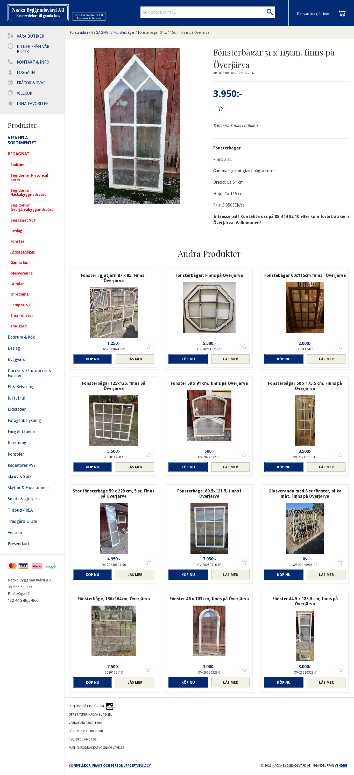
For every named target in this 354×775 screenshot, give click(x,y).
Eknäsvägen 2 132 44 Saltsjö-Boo (23, 597)
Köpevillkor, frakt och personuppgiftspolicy (110, 765)
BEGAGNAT (100, 32)
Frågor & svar (31, 82)
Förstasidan (79, 32)
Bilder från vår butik (33, 49)
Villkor (24, 93)
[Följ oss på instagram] (109, 706)
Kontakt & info (33, 62)
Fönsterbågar (124, 32)
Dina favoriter (32, 103)
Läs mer (135, 359)
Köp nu (92, 359)
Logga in (26, 72)
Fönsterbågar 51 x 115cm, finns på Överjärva (173, 32)
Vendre (341, 765)
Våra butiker (30, 36)
